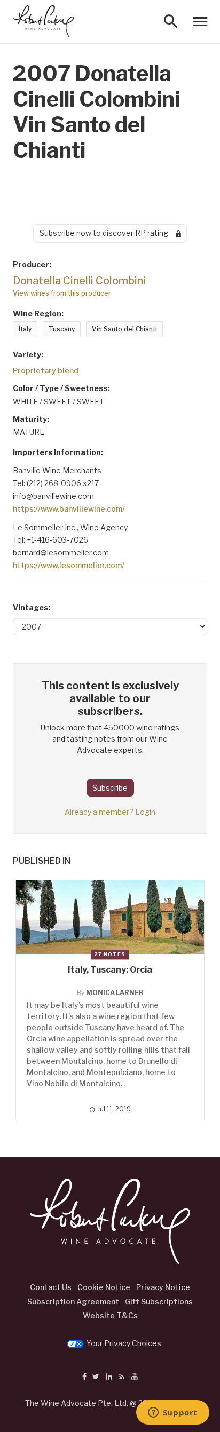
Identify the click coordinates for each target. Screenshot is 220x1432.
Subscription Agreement (73, 1301)
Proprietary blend (45, 370)
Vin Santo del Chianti (124, 329)
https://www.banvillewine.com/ (69, 508)
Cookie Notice (103, 1287)
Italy (25, 329)
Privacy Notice (163, 1287)
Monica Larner (115, 993)
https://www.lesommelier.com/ (68, 565)
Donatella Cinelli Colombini (79, 280)
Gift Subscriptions (159, 1301)
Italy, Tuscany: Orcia (110, 970)
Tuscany (62, 329)
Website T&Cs (110, 1315)
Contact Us (51, 1287)
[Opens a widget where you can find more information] (172, 1413)
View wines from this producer (62, 293)
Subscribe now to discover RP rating (108, 232)
